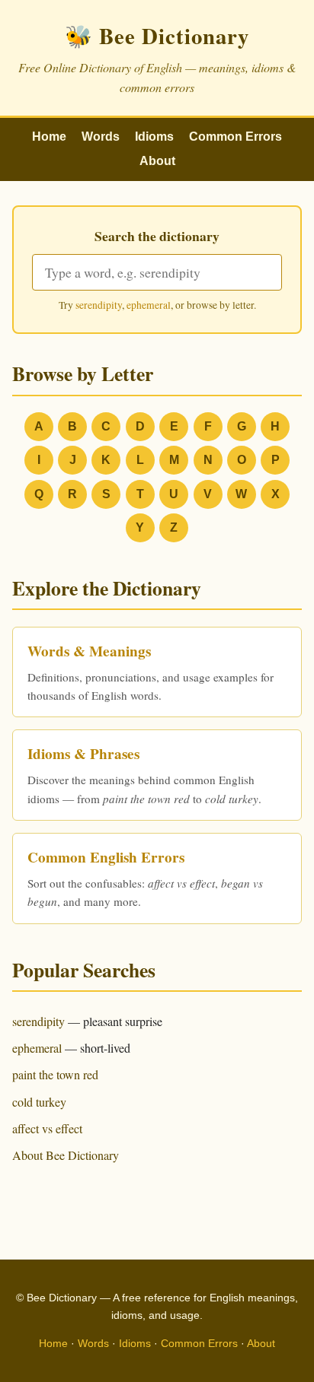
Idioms (154, 136)
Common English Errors (105, 857)
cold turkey (39, 1102)
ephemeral (149, 305)
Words (101, 136)
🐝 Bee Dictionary (157, 36)
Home (49, 136)
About (157, 160)
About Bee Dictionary (65, 1155)
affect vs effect (47, 1128)
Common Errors (235, 136)
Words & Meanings (89, 651)
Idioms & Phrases (83, 753)
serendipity (98, 305)
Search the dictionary (157, 236)
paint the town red (55, 1074)
